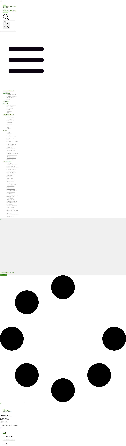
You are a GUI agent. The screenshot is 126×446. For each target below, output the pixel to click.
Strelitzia (9, 213)
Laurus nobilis (10, 183)
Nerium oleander (11, 192)
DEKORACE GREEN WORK (9, 6)
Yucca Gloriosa (10, 159)
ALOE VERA (9, 133)
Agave (8, 132)
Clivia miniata (10, 119)
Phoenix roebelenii (11, 150)
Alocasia (9, 163)
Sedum (8, 112)
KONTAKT (5, 7)
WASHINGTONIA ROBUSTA (12, 155)
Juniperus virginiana (11, 96)
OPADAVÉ (5, 103)
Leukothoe (9, 111)
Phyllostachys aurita (12, 201)
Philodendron (10, 198)
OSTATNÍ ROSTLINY (8, 114)
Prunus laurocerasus (12, 205)
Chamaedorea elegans (12, 136)
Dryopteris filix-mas (11, 105)
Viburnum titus (10, 216)
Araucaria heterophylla (12, 164)
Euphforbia (9, 122)
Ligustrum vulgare (11, 184)
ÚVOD (4, 5)
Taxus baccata (10, 97)
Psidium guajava (10, 207)
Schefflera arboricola (12, 211)
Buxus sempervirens (11, 169)
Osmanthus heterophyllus (13, 195)
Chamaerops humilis (11, 138)
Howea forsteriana (11, 144)
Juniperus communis (11, 94)
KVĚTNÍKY (6, 101)
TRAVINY (9, 128)
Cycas (8, 139)
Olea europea (10, 193)
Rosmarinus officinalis (12, 210)
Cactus (8, 116)
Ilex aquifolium (10, 181)
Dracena (9, 142)
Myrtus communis (11, 189)
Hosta (8, 109)
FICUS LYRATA (10, 178)
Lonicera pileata (10, 186)
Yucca (8, 156)
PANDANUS (9, 147)
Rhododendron (10, 208)
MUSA (8, 187)
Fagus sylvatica (10, 106)
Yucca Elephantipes (11, 158)
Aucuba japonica (11, 166)
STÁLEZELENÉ (7, 161)
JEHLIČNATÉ (6, 93)
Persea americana (11, 196)
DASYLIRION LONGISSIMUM (12, 141)
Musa (8, 125)
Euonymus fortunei (11, 172)
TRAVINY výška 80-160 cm (7, 272)
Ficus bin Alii (10, 175)
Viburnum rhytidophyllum (13, 214)
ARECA (8, 135)
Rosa (8, 127)
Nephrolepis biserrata (12, 190)
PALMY (5, 130)
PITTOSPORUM (10, 204)
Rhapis (8, 152)
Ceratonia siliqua (11, 170)
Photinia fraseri (10, 199)
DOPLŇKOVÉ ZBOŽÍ (8, 91)
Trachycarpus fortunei (12, 153)
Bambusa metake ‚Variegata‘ (13, 167)
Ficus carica (10, 108)
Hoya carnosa (10, 124)
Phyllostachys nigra (12, 202)
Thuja (8, 99)
